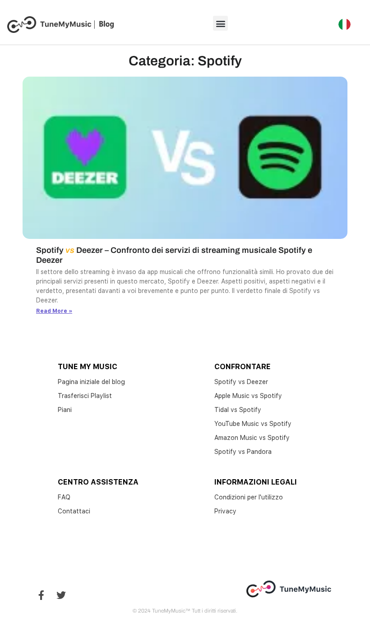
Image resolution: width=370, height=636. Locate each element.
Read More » (54, 311)
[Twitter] (61, 595)
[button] (220, 23)
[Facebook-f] (41, 595)
